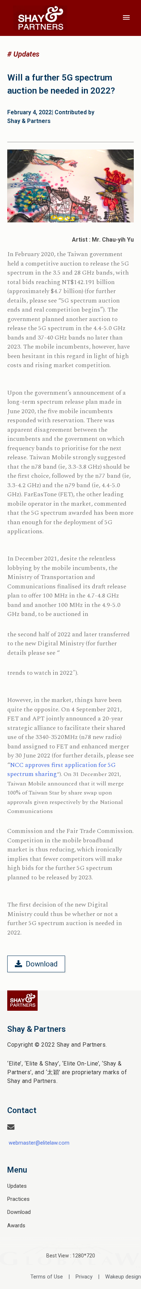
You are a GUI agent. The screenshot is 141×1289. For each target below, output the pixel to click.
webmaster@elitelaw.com (39, 1143)
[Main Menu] (127, 17)
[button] (23, 54)
